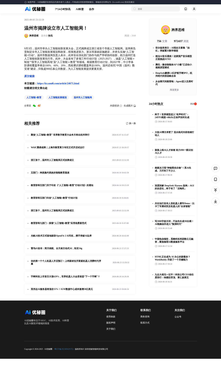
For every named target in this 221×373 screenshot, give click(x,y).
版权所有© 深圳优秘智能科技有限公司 (91, 349)
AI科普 (80, 9)
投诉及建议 (129, 2)
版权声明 (110, 323)
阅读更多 (174, 90)
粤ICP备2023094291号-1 (64, 349)
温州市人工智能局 (83, 97)
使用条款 (110, 316)
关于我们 (110, 329)
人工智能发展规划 (58, 97)
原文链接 (29, 76)
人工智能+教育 (34, 97)
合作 (91, 9)
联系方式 (144, 323)
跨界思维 (34, 35)
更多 (192, 104)
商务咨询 (144, 316)
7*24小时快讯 (63, 9)
